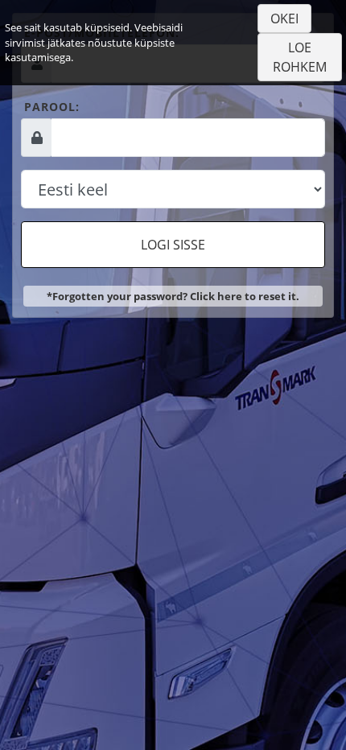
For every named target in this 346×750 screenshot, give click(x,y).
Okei (284, 18)
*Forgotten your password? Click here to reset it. (173, 296)
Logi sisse (173, 244)
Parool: (52, 106)
